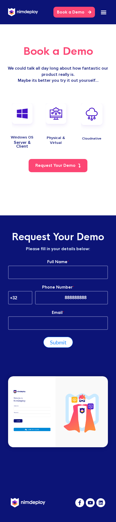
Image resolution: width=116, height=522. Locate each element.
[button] (103, 12)
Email (58, 312)
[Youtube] (90, 502)
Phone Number (58, 287)
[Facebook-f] (79, 502)
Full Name (58, 261)
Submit (58, 342)
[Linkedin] (100, 502)
